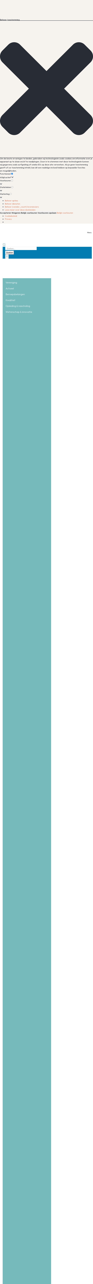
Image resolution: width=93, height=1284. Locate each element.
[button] (46, 89)
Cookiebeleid (11, 216)
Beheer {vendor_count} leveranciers (22, 206)
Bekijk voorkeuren (29, 213)
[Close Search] (7, 257)
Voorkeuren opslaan (47, 213)
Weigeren (16, 213)
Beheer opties (11, 200)
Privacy (8, 219)
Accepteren (5, 213)
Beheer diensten (12, 203)
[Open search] (4, 245)
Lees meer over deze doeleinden (20, 209)
